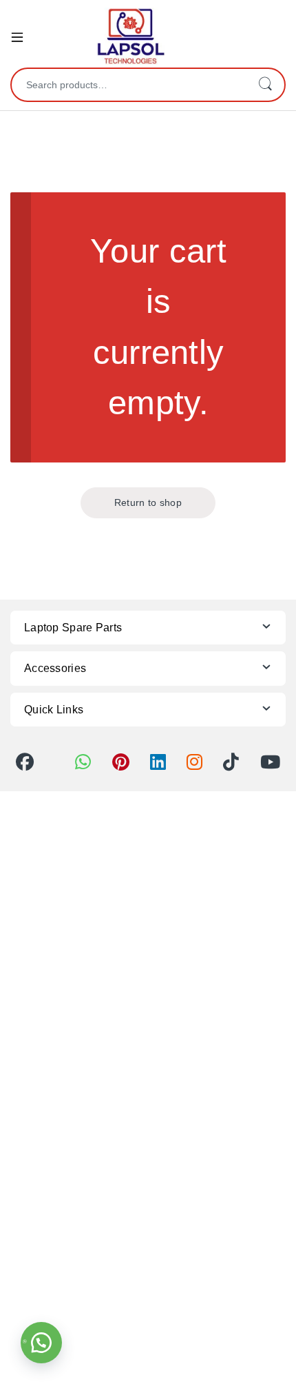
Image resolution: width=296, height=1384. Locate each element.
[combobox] (129, 85)
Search (265, 85)
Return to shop (148, 502)
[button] (41, 1342)
